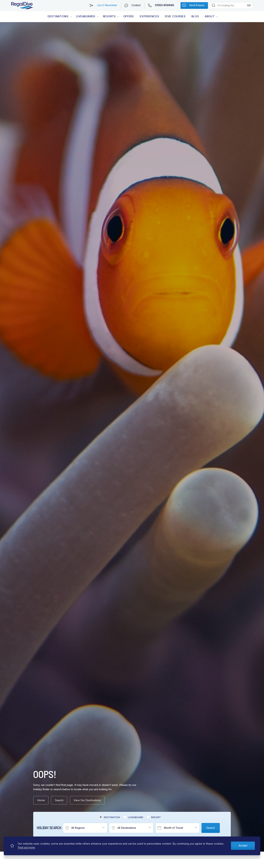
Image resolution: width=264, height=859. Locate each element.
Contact (136, 5)
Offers (128, 16)
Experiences (149, 16)
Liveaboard (135, 817)
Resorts (109, 16)
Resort (156, 817)
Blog (195, 16)
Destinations (58, 16)
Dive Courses (175, 16)
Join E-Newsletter (107, 5)
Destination (112, 817)
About (210, 16)
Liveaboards (85, 16)
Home (41, 800)
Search (59, 800)
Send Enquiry (197, 5)
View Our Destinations (87, 800)
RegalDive (22, 5)
